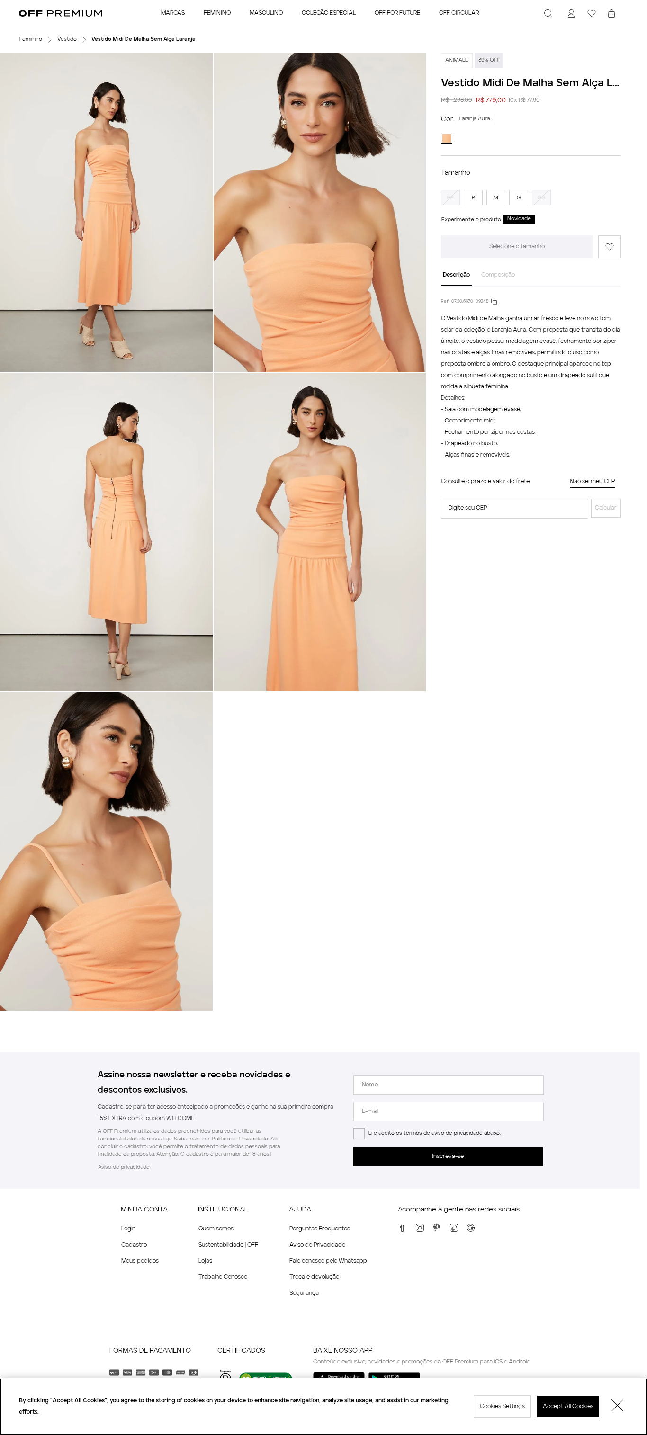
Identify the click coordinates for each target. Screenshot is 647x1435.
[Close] (617, 1406)
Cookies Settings (502, 1406)
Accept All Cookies (568, 1406)
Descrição (456, 275)
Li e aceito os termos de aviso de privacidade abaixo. (434, 1133)
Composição (498, 275)
